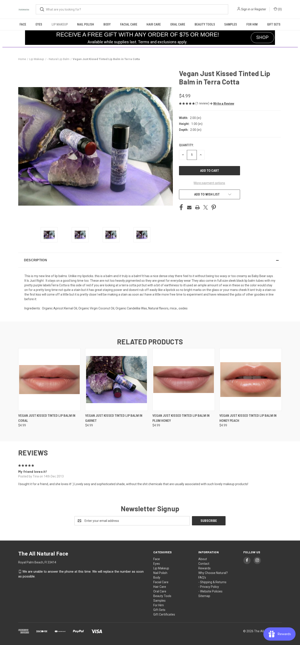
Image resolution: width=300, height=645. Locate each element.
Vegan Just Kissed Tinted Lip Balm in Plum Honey (181, 418)
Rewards (204, 568)
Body (107, 24)
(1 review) (202, 103)
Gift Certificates (164, 614)
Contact (203, 563)
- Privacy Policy (208, 586)
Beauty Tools (205, 24)
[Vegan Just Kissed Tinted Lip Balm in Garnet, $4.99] (116, 379)
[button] (222, 103)
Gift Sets (273, 24)
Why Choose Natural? (213, 573)
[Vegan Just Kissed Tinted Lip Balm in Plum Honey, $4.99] (183, 379)
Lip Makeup (60, 24)
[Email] (189, 207)
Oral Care (177, 24)
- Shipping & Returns (212, 582)
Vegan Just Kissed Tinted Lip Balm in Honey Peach (248, 418)
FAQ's (202, 577)
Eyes (39, 24)
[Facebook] (181, 207)
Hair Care (153, 24)
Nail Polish (85, 24)
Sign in (245, 9)
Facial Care (128, 24)
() (279, 9)
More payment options (209, 183)
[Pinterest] (213, 207)
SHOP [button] (262, 37)
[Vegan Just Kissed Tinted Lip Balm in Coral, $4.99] (49, 379)
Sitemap (204, 596)
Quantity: (186, 145)
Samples (230, 24)
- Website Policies (210, 591)
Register (260, 9)
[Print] (197, 207)
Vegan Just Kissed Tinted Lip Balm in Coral (46, 418)
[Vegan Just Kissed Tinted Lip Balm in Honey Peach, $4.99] (250, 379)
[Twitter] (205, 207)
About (202, 559)
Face (23, 24)
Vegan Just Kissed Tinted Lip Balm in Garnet (113, 418)
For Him (252, 24)
